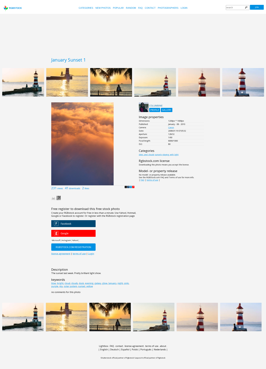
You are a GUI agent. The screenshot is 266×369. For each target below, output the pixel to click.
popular (118, 8)
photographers (168, 8)
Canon (171, 127)
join (257, 7)
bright (60, 283)
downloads (74, 188)
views (60, 188)
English (104, 349)
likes (87, 188)
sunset (81, 286)
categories (86, 8)
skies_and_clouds (146, 154)
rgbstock (15, 8)
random (131, 8)
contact (150, 8)
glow (104, 283)
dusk (81, 283)
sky (61, 286)
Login (184, 8)
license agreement (134, 346)
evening (89, 283)
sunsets (158, 154)
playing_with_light (171, 154)
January (112, 283)
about (163, 346)
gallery (166, 109)
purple (54, 286)
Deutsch (114, 349)
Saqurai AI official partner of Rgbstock (149, 358)
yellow (89, 286)
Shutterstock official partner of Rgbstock (117, 358)
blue (53, 283)
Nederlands (160, 349)
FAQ (140, 8)
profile (154, 109)
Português (145, 349)
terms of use (152, 180)
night (120, 283)
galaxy (97, 283)
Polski (135, 349)
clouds (74, 283)
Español (125, 349)
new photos (103, 8)
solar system (70, 286)
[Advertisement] (133, 34)
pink (126, 283)
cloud (67, 283)
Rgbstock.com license (154, 161)
